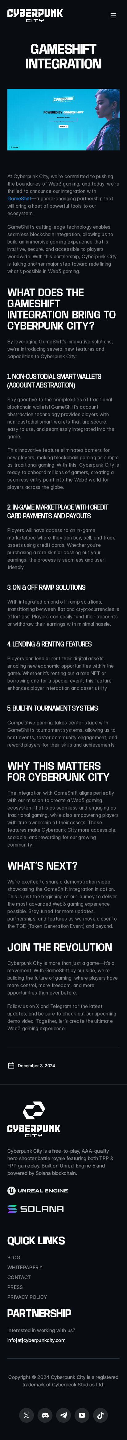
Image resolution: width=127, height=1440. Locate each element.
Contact (19, 1277)
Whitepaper (23, 1267)
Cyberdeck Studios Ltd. (78, 1384)
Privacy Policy (27, 1297)
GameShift (19, 198)
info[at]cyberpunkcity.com (36, 1340)
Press (15, 1287)
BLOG (13, 1257)
